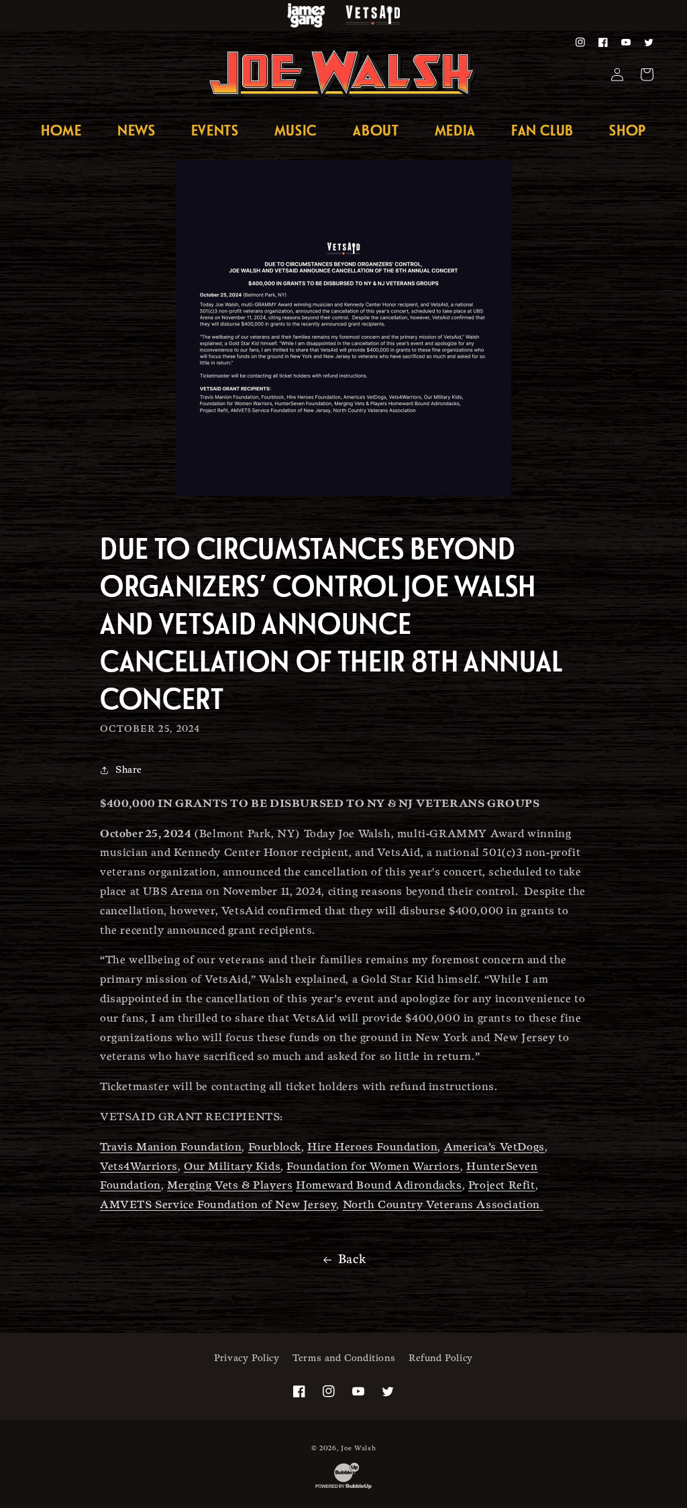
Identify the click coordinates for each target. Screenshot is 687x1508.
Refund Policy (441, 1358)
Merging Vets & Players (230, 1185)
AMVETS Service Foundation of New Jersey (218, 1205)
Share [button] (128, 769)
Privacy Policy (246, 1358)
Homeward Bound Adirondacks (379, 1185)
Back (352, 1259)
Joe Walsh (358, 1448)
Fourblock (274, 1147)
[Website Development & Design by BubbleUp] (343, 1489)
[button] (455, 129)
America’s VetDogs (494, 1147)
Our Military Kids (232, 1167)
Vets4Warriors (139, 1167)
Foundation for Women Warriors (373, 1167)
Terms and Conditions (344, 1358)
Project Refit (501, 1185)
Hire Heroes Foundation (372, 1147)
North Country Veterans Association (443, 1205)
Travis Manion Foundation (171, 1147)
